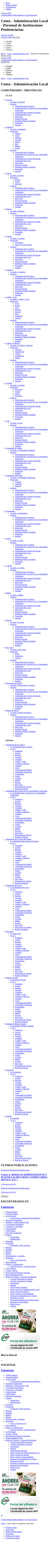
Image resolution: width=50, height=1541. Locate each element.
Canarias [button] (9, 236)
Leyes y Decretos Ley (18, 1260)
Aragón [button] (8, 173)
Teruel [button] (17, 182)
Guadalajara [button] (19, 356)
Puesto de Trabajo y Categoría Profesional (21, 1277)
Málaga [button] (17, 146)
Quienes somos (11, 1528)
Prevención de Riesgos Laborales (18, 1273)
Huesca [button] (17, 180)
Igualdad (9, 1250)
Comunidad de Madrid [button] (14, 448)
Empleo (8, 1235)
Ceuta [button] (8, 421)
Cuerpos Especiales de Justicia (21, 1279)
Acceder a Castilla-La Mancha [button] (21, 345)
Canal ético (10, 1534)
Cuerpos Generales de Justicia (21, 1281)
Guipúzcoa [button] (19, 656)
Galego (8, 48)
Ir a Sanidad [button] (14, 1118)
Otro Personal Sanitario (18, 1287)
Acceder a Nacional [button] (17, 102)
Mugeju (8, 1254)
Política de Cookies (13, 1536)
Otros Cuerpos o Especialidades (22, 1294)
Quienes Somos (11, 5)
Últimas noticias (11, 1212)
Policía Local (15, 1304)
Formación (9, 1243)
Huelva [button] (17, 142)
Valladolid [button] (18, 316)
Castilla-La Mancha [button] (13, 343)
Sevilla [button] (17, 148)
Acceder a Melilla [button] (16, 595)
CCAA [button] (13, 749)
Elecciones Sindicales (13, 1233)
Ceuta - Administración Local (18, 54)
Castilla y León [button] (11, 297)
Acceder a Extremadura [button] (19, 513)
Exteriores (9, 1241)
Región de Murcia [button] (12, 711)
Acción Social (11, 1216)
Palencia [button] (18, 310)
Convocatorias (11, 1229)
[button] (10, 37)
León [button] (17, 308)
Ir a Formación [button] (15, 1072)
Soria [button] (17, 314)
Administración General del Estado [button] (28, 113)
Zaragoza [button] (18, 184)
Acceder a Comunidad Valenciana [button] (22, 478)
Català (8, 43)
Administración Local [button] (23, 115)
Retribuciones (15, 1239)
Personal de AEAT (17, 1298)
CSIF (3, 1524)
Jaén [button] (16, 144)
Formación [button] (19, 123)
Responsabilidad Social (14, 1275)
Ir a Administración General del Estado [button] (24, 841)
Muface (8, 1252)
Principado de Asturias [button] (14, 683)
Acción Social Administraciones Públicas (25, 1218)
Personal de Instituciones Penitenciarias (24, 1300)
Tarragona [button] (18, 396)
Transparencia (11, 7)
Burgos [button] (17, 306)
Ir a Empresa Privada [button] (18, 980)
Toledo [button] (17, 358)
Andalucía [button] (9, 127)
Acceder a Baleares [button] (17, 211)
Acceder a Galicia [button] (16, 541)
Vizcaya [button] (18, 658)
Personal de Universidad (19, 1302)
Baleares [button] (9, 209)
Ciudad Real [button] (19, 352)
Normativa (9, 1258)
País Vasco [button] (9, 648)
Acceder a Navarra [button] (17, 622)
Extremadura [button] (10, 511)
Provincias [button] (14, 131)
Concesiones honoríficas (14, 1224)
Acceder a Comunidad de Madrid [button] (22, 450)
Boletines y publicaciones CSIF (17, 1222)
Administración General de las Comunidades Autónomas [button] (26, 791)
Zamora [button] (18, 318)
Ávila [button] (17, 303)
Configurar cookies (13, 1538)
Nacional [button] (9, 100)
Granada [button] (18, 140)
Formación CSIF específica (20, 1245)
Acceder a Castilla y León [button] (19, 299)
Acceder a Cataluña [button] (17, 385)
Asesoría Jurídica (12, 1214)
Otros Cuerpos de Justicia (19, 1292)
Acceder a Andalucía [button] (18, 129)
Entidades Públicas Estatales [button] (25, 121)
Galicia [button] (8, 538)
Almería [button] (18, 134)
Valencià (9, 50)
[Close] (2, 1360)
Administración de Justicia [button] (24, 106)
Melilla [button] (8, 593)
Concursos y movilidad (14, 1227)
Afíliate (8, 9)
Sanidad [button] (18, 125)
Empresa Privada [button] (21, 119)
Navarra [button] (9, 620)
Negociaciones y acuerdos (15, 1256)
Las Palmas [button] (19, 243)
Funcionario (14, 1283)
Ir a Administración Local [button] (19, 887)
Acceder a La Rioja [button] (17, 568)
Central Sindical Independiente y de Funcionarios (19, 15)
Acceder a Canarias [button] (17, 238)
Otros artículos (11, 1262)
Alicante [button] (18, 482)
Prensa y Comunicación (14, 1264)
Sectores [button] (13, 104)
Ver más (4, 1196)
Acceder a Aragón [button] (17, 175)
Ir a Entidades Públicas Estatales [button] (22, 1026)
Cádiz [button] (17, 136)
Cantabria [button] (9, 270)
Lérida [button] (17, 394)
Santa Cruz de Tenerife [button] (23, 245)
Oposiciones (14, 1237)
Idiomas (8, 1248)
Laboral (13, 1306)
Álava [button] (17, 654)
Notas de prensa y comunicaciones (23, 1266)
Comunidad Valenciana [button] (14, 476)
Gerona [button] (17, 392)
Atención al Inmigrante (14, 1220)
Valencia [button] (18, 486)
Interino (13, 1285)
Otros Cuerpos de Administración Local (24, 1290)
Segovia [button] (18, 312)
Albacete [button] (18, 350)
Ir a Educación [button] (15, 934)
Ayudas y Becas (11, 1271)
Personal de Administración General (23, 1296)
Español (9, 41)
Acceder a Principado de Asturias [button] (22, 685)
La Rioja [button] (9, 566)
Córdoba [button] (18, 138)
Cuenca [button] (17, 354)
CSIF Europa (10, 1231)
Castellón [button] (18, 484)
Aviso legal (10, 1530)
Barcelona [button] (18, 389)
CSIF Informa (11, 1269)
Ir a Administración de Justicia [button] (21, 747)
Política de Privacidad (14, 1532)
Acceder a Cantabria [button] (17, 272)
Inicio (8, 3)
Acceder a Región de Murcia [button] (20, 713)
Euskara (9, 46)
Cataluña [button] (9, 383)
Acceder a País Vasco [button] (18, 650)
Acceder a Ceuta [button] (16, 423)
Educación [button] (19, 117)
